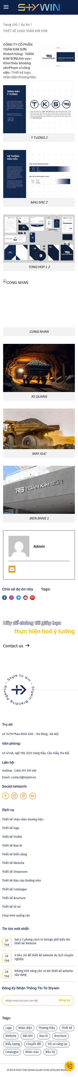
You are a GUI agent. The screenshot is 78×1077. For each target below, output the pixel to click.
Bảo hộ (50, 1052)
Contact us (13, 645)
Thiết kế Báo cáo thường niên (21, 880)
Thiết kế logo (10, 828)
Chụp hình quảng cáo (16, 915)
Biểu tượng (12, 1044)
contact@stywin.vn (23, 777)
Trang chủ (10, 25)
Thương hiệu (47, 1028)
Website (10, 1036)
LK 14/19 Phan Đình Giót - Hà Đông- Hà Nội (30, 734)
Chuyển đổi (33, 1044)
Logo (8, 1028)
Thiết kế (67, 1028)
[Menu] (6, 7)
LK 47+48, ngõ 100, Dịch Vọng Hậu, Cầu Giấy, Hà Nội (35, 753)
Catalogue (12, 1052)
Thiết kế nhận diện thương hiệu (22, 819)
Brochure (60, 1036)
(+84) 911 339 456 (25, 770)
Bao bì (43, 1036)
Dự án (25, 25)
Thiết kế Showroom (14, 872)
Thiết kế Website (13, 863)
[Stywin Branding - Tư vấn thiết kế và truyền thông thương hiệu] (39, 7)
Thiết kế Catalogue (14, 889)
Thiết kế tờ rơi (11, 907)
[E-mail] (12, 570)
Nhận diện (25, 1028)
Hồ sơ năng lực (58, 1044)
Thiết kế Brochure (14, 898)
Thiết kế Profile (12, 837)
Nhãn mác (32, 1052)
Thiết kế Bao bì (12, 845)
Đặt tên (28, 1036)
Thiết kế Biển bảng (14, 854)
